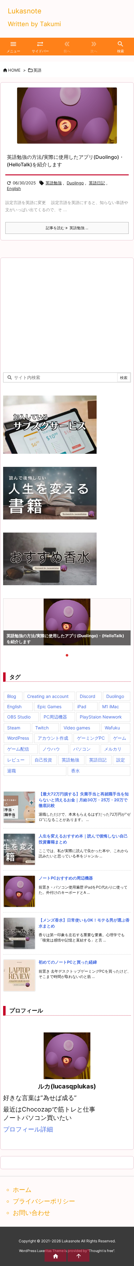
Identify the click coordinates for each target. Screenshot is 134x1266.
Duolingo (75, 182)
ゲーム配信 (18, 749)
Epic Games (49, 706)
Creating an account (48, 696)
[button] (13, 622)
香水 (75, 770)
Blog (11, 696)
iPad (81, 706)
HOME (14, 70)
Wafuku (112, 727)
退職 (11, 770)
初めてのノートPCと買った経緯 (68, 962)
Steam (13, 727)
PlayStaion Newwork (101, 716)
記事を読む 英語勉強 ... (67, 227)
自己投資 (43, 759)
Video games (77, 727)
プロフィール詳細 (28, 1129)
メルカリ (113, 749)
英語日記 (97, 182)
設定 (120, 759)
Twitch (42, 727)
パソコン (82, 749)
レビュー (16, 759)
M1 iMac (110, 706)
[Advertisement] (55, 314)
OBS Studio (19, 716)
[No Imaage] (67, 115)
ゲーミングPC (91, 738)
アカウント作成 (53, 738)
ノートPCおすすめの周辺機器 (66, 877)
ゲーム (119, 738)
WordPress (18, 738)
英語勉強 (53, 182)
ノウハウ (51, 749)
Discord (87, 696)
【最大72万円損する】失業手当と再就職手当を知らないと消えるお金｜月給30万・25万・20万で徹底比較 (84, 799)
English (14, 188)
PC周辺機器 (55, 716)
